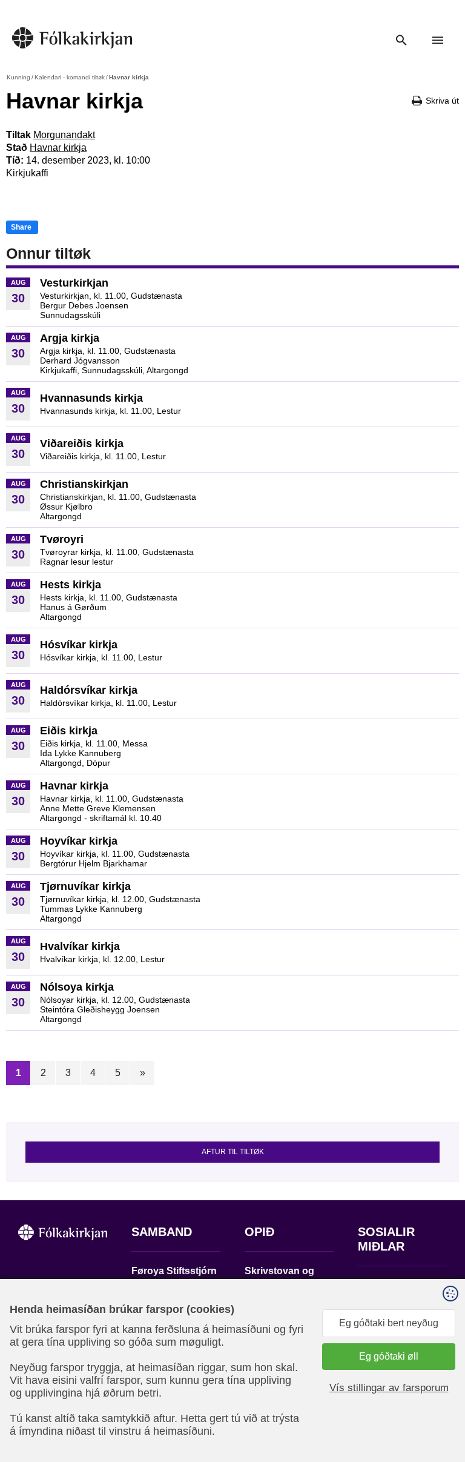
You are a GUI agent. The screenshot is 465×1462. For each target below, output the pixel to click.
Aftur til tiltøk (233, 1152)
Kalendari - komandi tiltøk (70, 77)
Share (21, 227)
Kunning (18, 77)
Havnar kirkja (58, 147)
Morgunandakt (64, 135)
